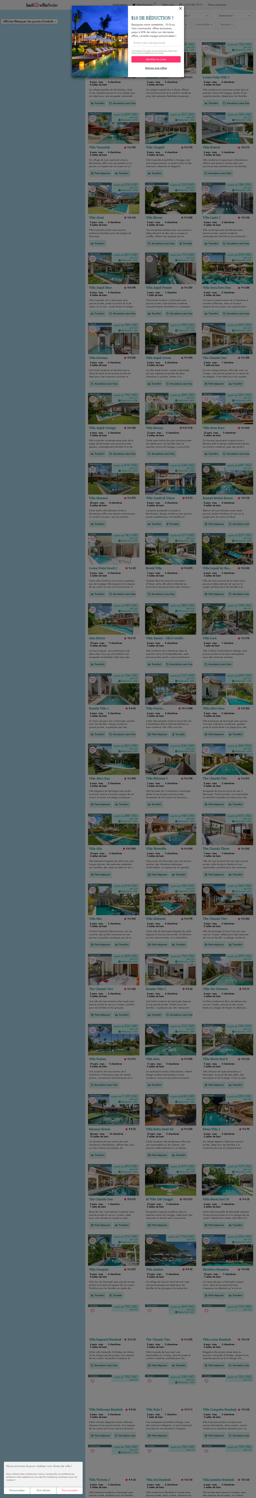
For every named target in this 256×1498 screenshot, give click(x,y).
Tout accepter (69, 1490)
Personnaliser (17, 1490)
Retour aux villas (156, 68)
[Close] (180, 9)
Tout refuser (43, 1490)
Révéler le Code (156, 59)
